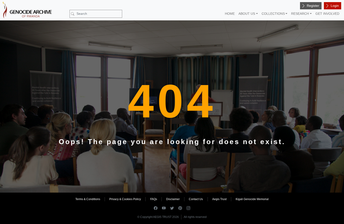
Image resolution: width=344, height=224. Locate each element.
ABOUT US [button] (246, 13)
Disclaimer (173, 199)
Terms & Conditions (87, 199)
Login (335, 5)
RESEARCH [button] (300, 13)
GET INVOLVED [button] (327, 13)
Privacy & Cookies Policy (125, 199)
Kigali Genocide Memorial (252, 199)
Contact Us (196, 199)
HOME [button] (230, 13)
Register (313, 5)
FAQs (153, 199)
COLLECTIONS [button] (273, 13)
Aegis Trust (219, 199)
